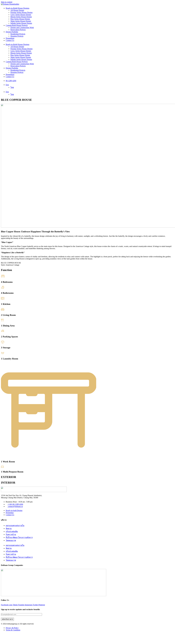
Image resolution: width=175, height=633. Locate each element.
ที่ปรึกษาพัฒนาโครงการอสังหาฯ (19, 537)
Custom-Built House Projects (17, 25)
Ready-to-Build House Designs (17, 8)
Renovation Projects (18, 30)
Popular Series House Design (21, 12)
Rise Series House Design (20, 19)
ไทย (12, 87)
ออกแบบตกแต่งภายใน (15, 525)
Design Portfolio (12, 32)
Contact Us (10, 40)
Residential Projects (17, 34)
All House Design (17, 10)
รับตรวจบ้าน (11, 534)
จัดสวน (9, 528)
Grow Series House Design (20, 15)
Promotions (10, 38)
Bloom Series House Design (21, 17)
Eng (7, 85)
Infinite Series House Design (21, 23)
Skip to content (6, 2)
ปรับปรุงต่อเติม (12, 531)
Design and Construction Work (22, 27)
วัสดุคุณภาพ (11, 540)
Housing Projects (16, 36)
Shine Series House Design (20, 21)
